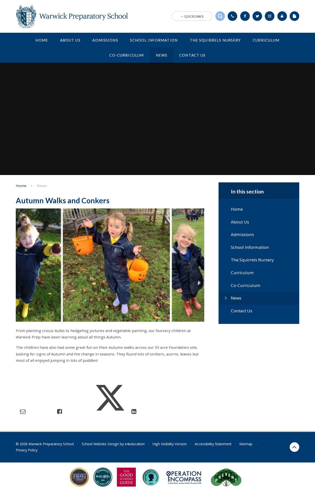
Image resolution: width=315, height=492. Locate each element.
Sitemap (245, 444)
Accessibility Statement (213, 444)
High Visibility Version (169, 444)
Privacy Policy (26, 450)
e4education (135, 444)
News (42, 185)
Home (21, 185)
